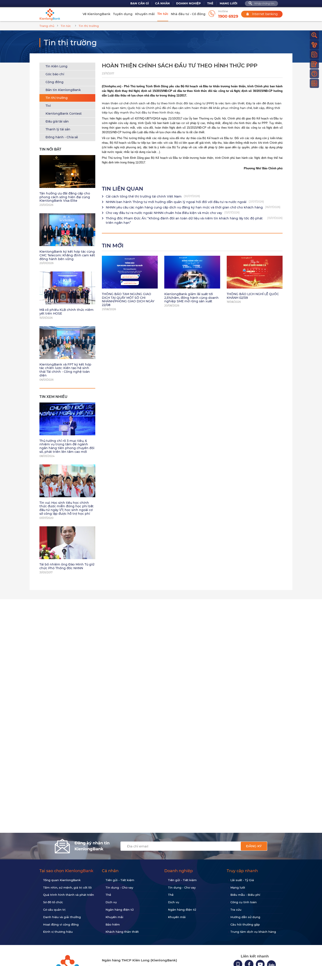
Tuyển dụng (123, 14)
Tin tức (162, 14)
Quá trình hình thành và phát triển (68, 894)
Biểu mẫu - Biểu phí (245, 894)
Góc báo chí (55, 74)
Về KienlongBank (96, 14)
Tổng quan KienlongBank (62, 880)
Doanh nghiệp (188, 3)
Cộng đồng (55, 82)
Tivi (48, 106)
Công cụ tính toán (243, 902)
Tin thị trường (57, 98)
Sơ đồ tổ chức (53, 902)
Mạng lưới (228, 3)
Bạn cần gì (139, 3)
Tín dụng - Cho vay (119, 887)
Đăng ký (254, 846)
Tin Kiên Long (56, 66)
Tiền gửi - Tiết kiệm (120, 880)
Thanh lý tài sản (58, 129)
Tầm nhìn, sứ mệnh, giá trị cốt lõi (67, 887)
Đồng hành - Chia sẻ (62, 137)
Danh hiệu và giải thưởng (62, 917)
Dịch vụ (111, 902)
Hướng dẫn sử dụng (245, 917)
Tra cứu (235, 909)
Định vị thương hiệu (58, 931)
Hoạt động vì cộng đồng (61, 924)
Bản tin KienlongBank (63, 90)
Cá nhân (162, 3)
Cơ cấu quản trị (54, 909)
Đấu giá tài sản (57, 121)
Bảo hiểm (113, 924)
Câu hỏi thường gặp (245, 924)
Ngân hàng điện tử (120, 909)
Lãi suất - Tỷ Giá (242, 880)
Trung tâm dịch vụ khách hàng (253, 931)
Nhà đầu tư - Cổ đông (188, 14)
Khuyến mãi (145, 14)
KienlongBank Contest (64, 114)
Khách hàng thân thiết (122, 931)
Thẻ (210, 3)
